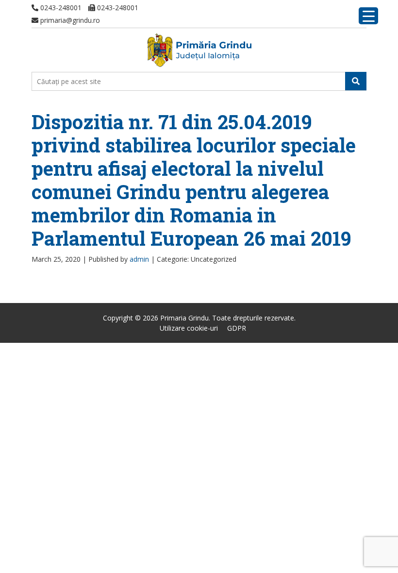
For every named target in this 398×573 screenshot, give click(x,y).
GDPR (236, 328)
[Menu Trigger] (368, 15)
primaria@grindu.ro (69, 20)
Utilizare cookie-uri (189, 328)
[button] (355, 81)
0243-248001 (60, 7)
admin (139, 259)
